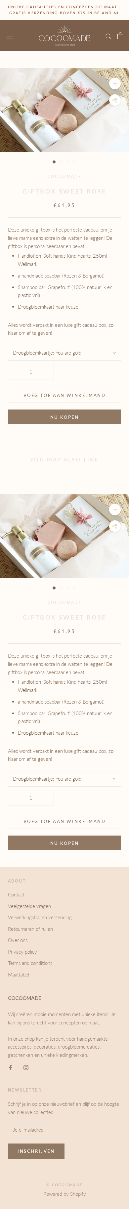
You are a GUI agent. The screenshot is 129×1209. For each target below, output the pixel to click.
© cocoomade (64, 1185)
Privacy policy (22, 952)
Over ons (17, 940)
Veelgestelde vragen (29, 906)
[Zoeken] (108, 36)
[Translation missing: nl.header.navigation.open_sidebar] (9, 35)
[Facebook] (10, 1067)
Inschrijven (36, 1151)
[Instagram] (25, 1067)
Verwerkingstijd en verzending (40, 917)
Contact (16, 894)
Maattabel (18, 974)
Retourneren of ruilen (30, 929)
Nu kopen (64, 417)
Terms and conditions (30, 963)
